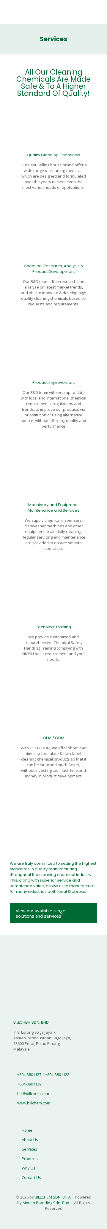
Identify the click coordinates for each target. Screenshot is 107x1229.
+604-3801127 (29, 1074)
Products (30, 1158)
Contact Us (31, 1177)
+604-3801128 (57, 1074)
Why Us (28, 1168)
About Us (30, 1139)
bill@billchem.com (33, 1093)
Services (29, 1149)
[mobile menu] (99, 12)
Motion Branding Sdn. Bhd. (46, 1202)
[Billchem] (53, 12)
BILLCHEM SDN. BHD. (53, 1197)
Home (27, 1130)
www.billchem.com (33, 1103)
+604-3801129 (29, 1084)
